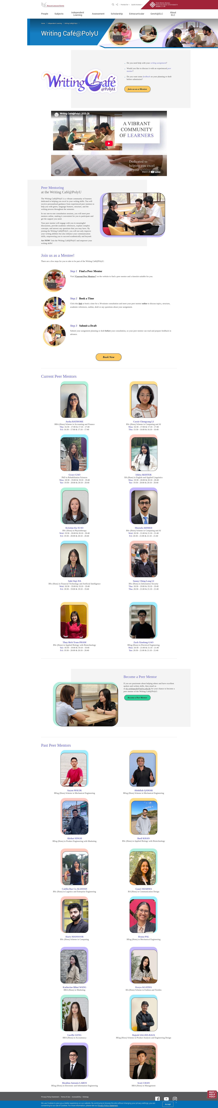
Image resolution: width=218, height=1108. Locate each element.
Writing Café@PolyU (71, 23)
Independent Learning (77, 13)
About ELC (173, 13)
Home (43, 23)
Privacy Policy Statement (50, 1097)
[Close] (176, 1102)
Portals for (124, 5)
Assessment (98, 13)
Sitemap (86, 1097)
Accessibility (76, 1097)
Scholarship (117, 13)
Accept (168, 1104)
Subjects (58, 13)
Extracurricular (136, 13)
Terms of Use (65, 1097)
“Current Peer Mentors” (85, 276)
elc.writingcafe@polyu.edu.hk (138, 688)
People (44, 13)
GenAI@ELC (157, 13)
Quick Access (136, 5)
